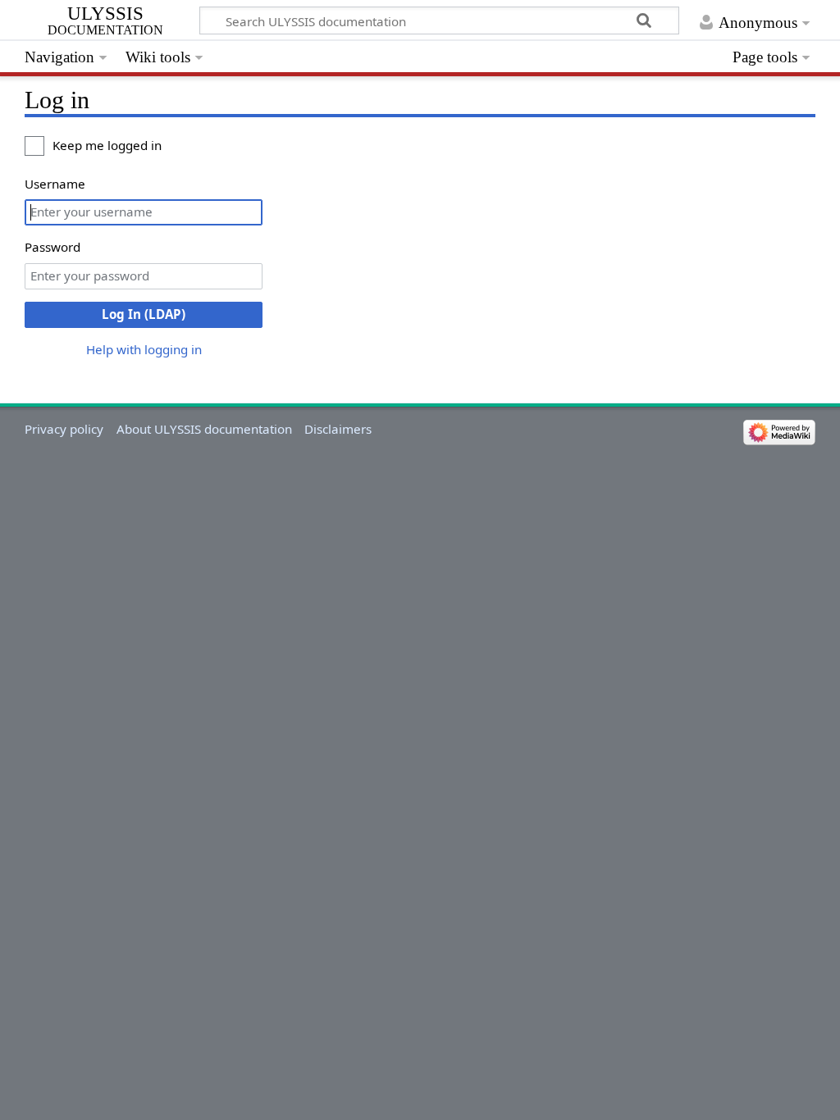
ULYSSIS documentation (105, 21)
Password (52, 247)
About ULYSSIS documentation (204, 429)
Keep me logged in (107, 145)
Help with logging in (144, 349)
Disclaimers (338, 429)
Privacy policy (64, 429)
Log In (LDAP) (143, 314)
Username (55, 183)
